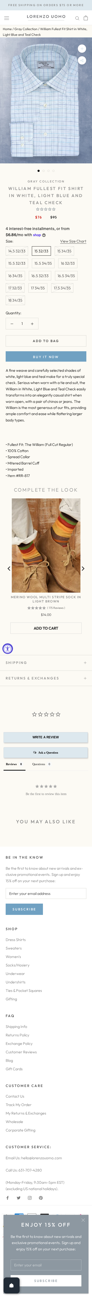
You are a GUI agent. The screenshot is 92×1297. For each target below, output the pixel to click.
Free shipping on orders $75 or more (46, 5)
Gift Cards (14, 1069)
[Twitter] (19, 1197)
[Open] (12, 1285)
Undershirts (15, 982)
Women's (13, 956)
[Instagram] (30, 1197)
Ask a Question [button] (48, 752)
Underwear (15, 973)
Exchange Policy (19, 1043)
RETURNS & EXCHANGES (32, 678)
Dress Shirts (16, 939)
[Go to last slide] (9, 568)
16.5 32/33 (40, 275)
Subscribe (46, 1281)
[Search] (77, 18)
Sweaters (14, 948)
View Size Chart (73, 241)
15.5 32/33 (16, 263)
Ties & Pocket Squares (24, 990)
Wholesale (14, 1121)
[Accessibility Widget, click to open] (7, 648)
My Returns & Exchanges (26, 1113)
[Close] (83, 1220)
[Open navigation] (6, 18)
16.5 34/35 (66, 275)
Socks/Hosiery (17, 965)
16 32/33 (68, 263)
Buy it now (46, 357)
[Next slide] (83, 568)
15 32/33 (41, 251)
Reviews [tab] (11, 764)
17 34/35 (38, 288)
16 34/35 (15, 275)
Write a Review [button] (46, 737)
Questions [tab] (38, 764)
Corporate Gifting (20, 1130)
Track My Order (19, 1104)
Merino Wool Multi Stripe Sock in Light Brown (46, 599)
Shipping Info (16, 1026)
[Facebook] (7, 1197)
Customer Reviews (21, 1052)
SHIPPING (16, 662)
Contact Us (15, 1096)
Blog (9, 1060)
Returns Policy (17, 1035)
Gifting (11, 999)
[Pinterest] (41, 1197)
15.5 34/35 (43, 263)
